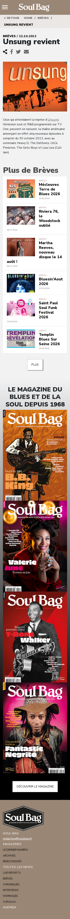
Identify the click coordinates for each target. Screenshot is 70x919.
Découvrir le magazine (35, 786)
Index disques (12, 861)
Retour (12, 18)
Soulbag (35, 7)
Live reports (11, 873)
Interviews (10, 890)
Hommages (10, 896)
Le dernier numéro (15, 850)
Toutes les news (18, 867)
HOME (28, 18)
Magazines (12, 844)
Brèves (43, 18)
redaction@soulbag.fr (17, 838)
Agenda (9, 907)
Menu (6, 7)
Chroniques (11, 884)
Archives (9, 856)
